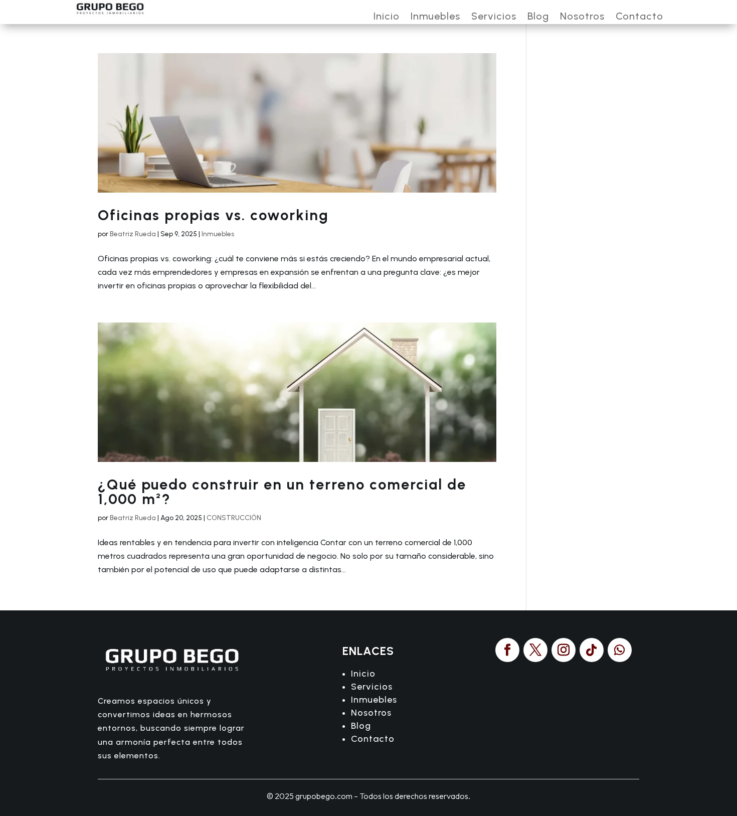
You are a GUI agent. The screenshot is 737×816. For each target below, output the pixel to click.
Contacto (639, 17)
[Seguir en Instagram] (563, 650)
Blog (538, 17)
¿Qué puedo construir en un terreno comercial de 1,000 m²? (282, 491)
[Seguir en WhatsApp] (620, 650)
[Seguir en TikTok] (592, 650)
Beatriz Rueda (133, 234)
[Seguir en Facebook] (507, 650)
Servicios (493, 17)
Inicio (387, 17)
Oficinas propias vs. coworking (213, 215)
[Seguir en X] (535, 650)
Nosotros (582, 17)
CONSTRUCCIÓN (234, 518)
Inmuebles (435, 17)
